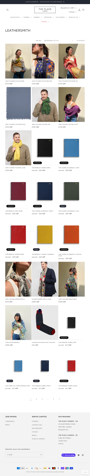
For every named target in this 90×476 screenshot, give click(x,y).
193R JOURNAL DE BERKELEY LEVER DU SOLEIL (70, 255)
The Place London (35, 472)
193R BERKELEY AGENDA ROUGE (14, 254)
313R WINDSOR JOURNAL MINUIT (41, 385)
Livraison (35, 432)
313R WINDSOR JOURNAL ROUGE (67, 385)
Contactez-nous (37, 425)
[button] (7, 10)
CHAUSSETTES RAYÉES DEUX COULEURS (43, 342)
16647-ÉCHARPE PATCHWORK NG (68, 81)
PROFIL (7, 425)
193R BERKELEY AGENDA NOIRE (41, 167)
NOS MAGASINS (37, 428)
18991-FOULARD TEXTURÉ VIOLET (68, 124)
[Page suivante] (59, 399)
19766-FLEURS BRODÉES (12, 342)
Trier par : (39, 40)
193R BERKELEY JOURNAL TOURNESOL (43, 254)
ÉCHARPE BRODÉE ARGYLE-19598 (41, 299)
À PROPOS (35, 421)
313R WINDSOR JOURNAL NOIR (67, 342)
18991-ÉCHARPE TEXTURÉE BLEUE (15, 124)
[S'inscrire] (40, 454)
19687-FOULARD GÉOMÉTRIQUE (67, 299)
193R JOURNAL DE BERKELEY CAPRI (68, 167)
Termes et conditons (38, 439)
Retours (34, 435)
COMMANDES (9, 421)
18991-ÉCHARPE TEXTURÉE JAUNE (15, 167)
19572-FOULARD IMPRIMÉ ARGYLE (15, 299)
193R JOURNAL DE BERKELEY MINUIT (42, 211)
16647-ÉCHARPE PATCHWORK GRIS (42, 81)
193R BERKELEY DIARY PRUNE (14, 211)
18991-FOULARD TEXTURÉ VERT (41, 124)
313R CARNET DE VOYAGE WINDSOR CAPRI (17, 385)
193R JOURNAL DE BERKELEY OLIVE (68, 211)
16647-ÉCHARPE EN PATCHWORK (14, 81)
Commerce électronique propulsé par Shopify (52, 472)
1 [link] (30, 399)
